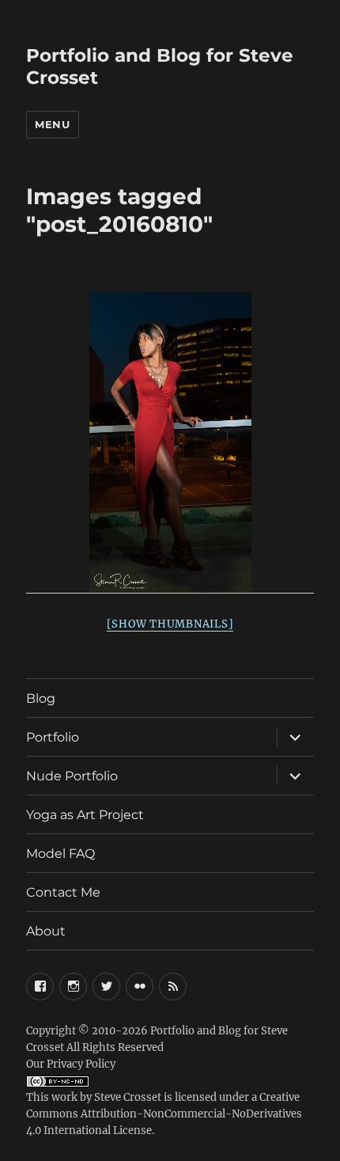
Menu (52, 124)
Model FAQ (60, 853)
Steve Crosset (127, 1097)
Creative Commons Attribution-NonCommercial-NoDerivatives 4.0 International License (164, 1114)
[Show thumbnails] (170, 624)
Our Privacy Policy (70, 1064)
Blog (40, 698)
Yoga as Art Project (85, 814)
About (46, 931)
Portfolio (52, 737)
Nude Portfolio (72, 775)
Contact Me (63, 892)
